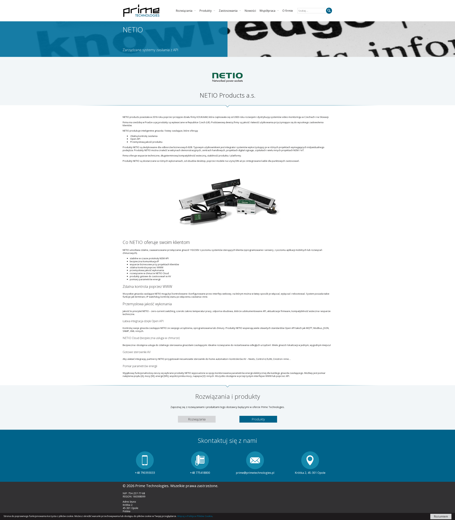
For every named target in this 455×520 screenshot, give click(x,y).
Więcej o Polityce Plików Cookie (194, 516)
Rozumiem (441, 516)
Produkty (258, 419)
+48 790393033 (145, 473)
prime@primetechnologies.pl (255, 473)
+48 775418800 (200, 473)
